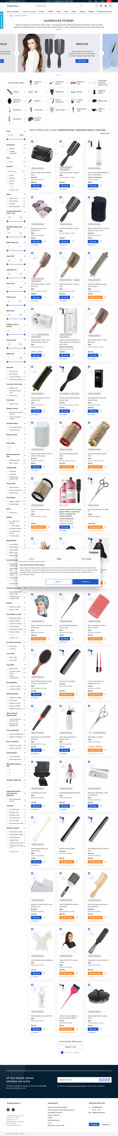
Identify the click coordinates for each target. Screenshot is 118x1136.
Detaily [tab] (59, 559)
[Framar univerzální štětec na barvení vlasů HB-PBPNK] (70, 999)
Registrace (106, 1124)
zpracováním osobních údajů (76, 1086)
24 (76, 1052)
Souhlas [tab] (31, 559)
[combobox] (106, 133)
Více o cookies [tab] (86, 559)
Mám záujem (96, 297)
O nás (49, 1123)
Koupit (37, 186)
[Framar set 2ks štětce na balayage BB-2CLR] (99, 664)
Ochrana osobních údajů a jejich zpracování (61, 1110)
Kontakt (50, 1117)
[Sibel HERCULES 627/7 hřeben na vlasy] (99, 831)
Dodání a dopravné (53, 1115)
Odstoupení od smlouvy (55, 1112)
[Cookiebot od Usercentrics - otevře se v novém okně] (90, 552)
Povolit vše (85, 582)
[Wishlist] (97, 6)
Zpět (7, 15)
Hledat (81, 6)
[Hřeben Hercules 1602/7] (70, 831)
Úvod (11, 15)
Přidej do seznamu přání (44, 186)
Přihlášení (94, 1124)
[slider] (7, 139)
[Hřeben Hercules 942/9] (70, 664)
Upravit (57, 582)
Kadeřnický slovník (53, 1120)
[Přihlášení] (101, 6)
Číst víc (59, 29)
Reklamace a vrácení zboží (56, 1125)
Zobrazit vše (13, 190)
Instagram (8, 1109)
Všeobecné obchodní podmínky (57, 1107)
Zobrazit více (70, 1047)
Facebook (13, 1109)
